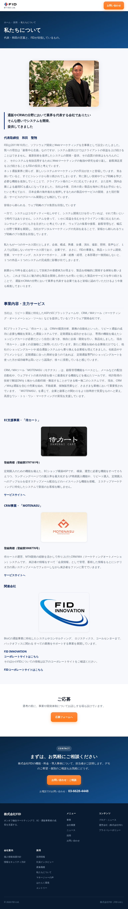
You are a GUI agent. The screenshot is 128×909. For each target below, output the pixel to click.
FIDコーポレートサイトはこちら (23, 669)
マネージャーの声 (45, 877)
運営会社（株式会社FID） (111, 825)
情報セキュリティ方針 (15, 862)
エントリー (41, 888)
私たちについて (44, 872)
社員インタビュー (45, 862)
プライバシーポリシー (110, 830)
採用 (15, 22)
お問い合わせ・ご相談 (64, 779)
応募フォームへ (64, 717)
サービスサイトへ (14, 495)
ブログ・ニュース (107, 819)
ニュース (71, 830)
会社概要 (71, 825)
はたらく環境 (42, 882)
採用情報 (40, 856)
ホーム (7, 22)
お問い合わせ (114, 5)
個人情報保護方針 (12, 856)
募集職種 (40, 867)
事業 (69, 819)
